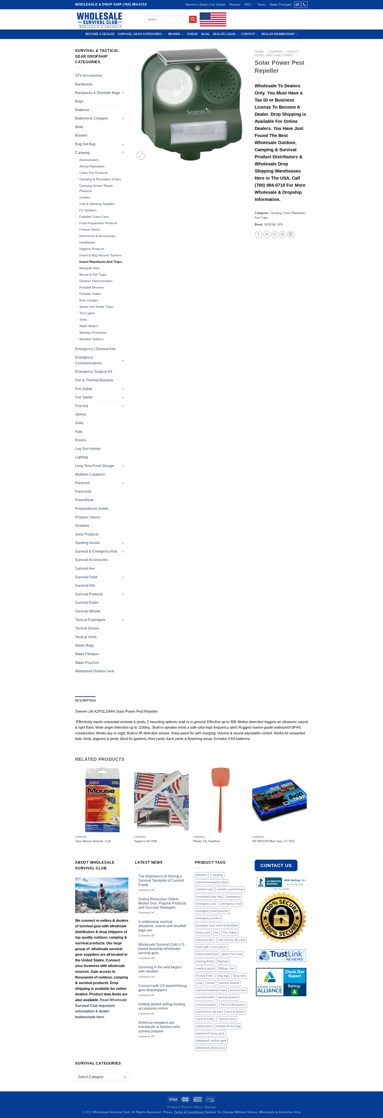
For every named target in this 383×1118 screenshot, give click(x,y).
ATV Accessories (88, 75)
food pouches (204, 939)
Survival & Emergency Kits (96, 551)
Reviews (234, 4)
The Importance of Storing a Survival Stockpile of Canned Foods (161, 880)
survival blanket (229, 983)
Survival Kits (85, 585)
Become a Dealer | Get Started (205, 4)
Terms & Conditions (189, 1112)
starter (211, 983)
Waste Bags (84, 645)
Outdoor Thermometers (96, 281)
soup (199, 983)
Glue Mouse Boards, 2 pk (93, 841)
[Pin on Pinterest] (282, 234)
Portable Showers (91, 287)
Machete (223, 961)
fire (217, 932)
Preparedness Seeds (91, 508)
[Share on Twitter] (266, 234)
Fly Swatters (88, 210)
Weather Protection (92, 332)
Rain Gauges (88, 300)
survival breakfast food (210, 990)
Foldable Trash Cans (94, 216)
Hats (78, 431)
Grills (79, 423)
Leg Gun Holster (88, 449)
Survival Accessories (91, 560)
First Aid (81, 406)
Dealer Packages (281, 4)
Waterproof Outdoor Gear (94, 671)
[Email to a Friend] (274, 234)
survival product (227, 997)
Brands (174, 34)
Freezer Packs (89, 229)
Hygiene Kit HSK (145, 841)
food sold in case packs (211, 947)
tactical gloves (235, 1011)
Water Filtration (87, 654)
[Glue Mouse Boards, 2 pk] (102, 800)
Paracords (83, 491)
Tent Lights (87, 313)
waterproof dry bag (228, 1026)
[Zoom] (141, 155)
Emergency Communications (88, 360)
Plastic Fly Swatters (206, 841)
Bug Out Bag (85, 144)
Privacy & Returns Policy (184, 1107)
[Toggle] (123, 92)
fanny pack (203, 932)
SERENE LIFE (273, 224)
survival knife (204, 997)
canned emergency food (211, 882)
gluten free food (232, 954)
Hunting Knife (204, 961)
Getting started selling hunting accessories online (161, 1006)
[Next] (306, 809)
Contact (248, 34)
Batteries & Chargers (91, 118)
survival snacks (206, 1004)
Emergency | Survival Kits (95, 349)
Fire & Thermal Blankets (94, 380)
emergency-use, (206, 903)
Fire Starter (84, 397)
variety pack (204, 1026)
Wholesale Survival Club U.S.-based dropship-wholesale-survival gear (162, 949)
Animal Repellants (92, 166)
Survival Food (86, 577)
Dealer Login (224, 34)
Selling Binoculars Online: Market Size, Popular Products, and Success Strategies (162, 903)
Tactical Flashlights (90, 620)
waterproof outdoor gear (211, 1040)
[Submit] (193, 19)
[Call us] (304, 4)
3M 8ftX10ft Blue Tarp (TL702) (273, 841)
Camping (275, 51)
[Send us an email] (297, 4)
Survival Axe (85, 568)
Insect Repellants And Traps (277, 53)
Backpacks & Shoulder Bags (97, 93)
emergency (233, 896)
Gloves (80, 414)
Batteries (82, 110)
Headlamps (87, 242)
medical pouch (205, 968)
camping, (217, 875)
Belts (79, 127)
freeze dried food (207, 954)
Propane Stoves (87, 517)
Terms (261, 4)
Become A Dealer (100, 34)
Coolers (84, 197)
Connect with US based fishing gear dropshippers (162, 988)
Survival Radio (86, 602)
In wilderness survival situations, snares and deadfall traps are (162, 926)
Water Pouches (87, 663)
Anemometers (89, 160)
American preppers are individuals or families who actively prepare (159, 1027)
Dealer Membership (278, 34)
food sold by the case (231, 939)
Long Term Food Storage (94, 466)
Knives (80, 440)
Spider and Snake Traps (96, 306)
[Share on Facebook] (258, 234)
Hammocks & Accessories (97, 236)
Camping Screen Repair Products (96, 188)
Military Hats (227, 968)
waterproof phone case (210, 1047)
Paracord (82, 483)
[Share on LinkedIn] (290, 234)
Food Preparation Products (98, 223)
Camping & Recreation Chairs (100, 179)
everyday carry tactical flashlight (217, 925)
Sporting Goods (87, 543)
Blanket (81, 135)
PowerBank (84, 500)
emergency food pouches (212, 911)
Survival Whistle (88, 611)
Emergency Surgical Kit (93, 371)
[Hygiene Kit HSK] (161, 800)
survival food (238, 990)
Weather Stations (91, 339)
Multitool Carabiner (90, 474)
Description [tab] (85, 700)
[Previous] (75, 809)
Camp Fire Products (93, 173)
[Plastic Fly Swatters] (220, 800)
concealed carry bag (209, 896)
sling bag (223, 975)
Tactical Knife (205, 1019)
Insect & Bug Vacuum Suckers (100, 255)
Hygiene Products (91, 249)
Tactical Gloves (87, 628)
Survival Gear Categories (140, 34)
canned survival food (230, 889)
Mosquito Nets (89, 268)
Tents (83, 319)
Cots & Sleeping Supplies (97, 204)
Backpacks (83, 84)
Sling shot (239, 975)
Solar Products (86, 534)
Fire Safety (83, 389)
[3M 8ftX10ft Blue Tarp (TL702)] (279, 800)
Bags (79, 101)
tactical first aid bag (208, 1011)
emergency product (208, 918)
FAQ (247, 4)
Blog (205, 34)
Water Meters (88, 326)
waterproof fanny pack (210, 1033)
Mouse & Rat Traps (92, 274)
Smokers (82, 526)
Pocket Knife (204, 975)
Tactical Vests (86, 637)
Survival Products (89, 594)
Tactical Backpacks (233, 1004)
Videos (192, 34)
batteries (201, 875)
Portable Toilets (90, 294)
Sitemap (210, 1107)
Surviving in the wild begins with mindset (160, 969)
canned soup (204, 889)
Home (259, 51)
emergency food (231, 903)
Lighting (81, 457)
